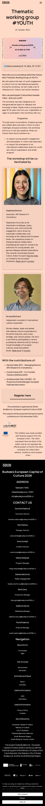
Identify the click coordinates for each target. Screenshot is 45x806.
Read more (20, 261)
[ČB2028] (6, 2)
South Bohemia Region (22, 736)
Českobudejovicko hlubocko (22, 733)
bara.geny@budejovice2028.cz (22, 600)
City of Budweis (23, 730)
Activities (22, 685)
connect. (30, 261)
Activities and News (22, 676)
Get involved (22, 662)
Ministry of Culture (22, 728)
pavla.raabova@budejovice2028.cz (22, 633)
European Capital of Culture (22, 725)
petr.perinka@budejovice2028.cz (22, 536)
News (22, 682)
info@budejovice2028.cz (23, 496)
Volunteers (23, 699)
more (22, 788)
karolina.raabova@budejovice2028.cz (22, 519)
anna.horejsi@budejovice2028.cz (22, 552)
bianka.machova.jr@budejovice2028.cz (22, 584)
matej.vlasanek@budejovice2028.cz (22, 569)
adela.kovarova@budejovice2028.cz (22, 617)
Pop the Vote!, (32, 256)
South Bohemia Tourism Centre (22, 739)
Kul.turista (22, 670)
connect (26, 351)
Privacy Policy (22, 710)
